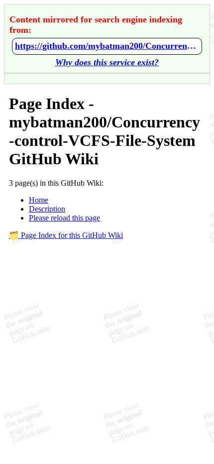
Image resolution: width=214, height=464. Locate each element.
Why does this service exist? (107, 62)
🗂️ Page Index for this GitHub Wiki (66, 235)
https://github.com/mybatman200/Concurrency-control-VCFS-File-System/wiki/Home (107, 46)
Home (38, 200)
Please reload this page (64, 218)
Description (47, 209)
